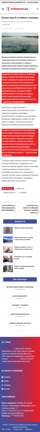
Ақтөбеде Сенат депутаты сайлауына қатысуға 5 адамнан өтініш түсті (30, 209)
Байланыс (28, 429)
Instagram (7, 385)
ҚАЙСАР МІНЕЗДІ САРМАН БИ (20, 314)
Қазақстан (20, 188)
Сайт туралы (6, 429)
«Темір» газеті (18, 429)
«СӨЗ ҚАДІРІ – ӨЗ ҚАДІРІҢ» (20, 305)
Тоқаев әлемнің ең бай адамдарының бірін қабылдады (8, 207)
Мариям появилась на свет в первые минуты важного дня (23, 248)
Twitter (6, 381)
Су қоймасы (23, 192)
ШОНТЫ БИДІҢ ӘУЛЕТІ (20, 296)
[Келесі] (21, 330)
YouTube (7, 389)
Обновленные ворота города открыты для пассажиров (23, 238)
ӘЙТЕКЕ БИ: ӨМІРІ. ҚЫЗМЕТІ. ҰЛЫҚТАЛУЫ (20, 287)
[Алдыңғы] (18, 330)
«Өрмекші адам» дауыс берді (23, 228)
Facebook (7, 377)
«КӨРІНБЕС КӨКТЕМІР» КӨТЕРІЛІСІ (20, 323)
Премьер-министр (9, 192)
